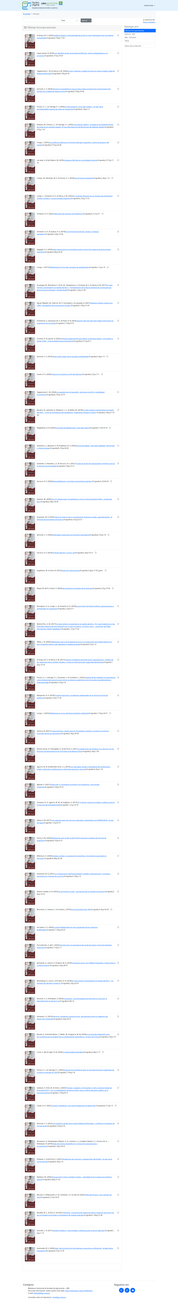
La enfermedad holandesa (73, 1052)
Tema (127, 41)
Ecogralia (26, 14)
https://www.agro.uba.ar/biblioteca (79, 1291)
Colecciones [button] (149, 5)
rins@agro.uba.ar (59, 1297)
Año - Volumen (130, 37)
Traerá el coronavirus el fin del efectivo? (67, 374)
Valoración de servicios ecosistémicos (68, 214)
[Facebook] (121, 1290)
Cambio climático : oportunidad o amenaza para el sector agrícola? (79, 1230)
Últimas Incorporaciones (134, 30)
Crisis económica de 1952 (81, 909)
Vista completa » (149, 22)
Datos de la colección (133, 46)
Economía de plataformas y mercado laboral (72, 428)
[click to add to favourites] (118, 35)
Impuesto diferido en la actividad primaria (80, 160)
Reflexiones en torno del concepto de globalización (69, 267)
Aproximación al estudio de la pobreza (77, 588)
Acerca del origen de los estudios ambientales (71, 356)
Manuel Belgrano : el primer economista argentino (72, 481)
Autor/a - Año (130, 34)
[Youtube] (132, 1290)
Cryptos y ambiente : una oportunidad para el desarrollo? (74, 1106)
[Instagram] (127, 1290)
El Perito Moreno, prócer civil (64, 553)
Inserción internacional (71, 570)
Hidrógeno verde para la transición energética (71, 535)
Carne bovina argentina (83, 178)
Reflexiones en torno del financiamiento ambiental (69, 713)
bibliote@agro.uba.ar (42, 1293)
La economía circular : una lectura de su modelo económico (82, 891)
